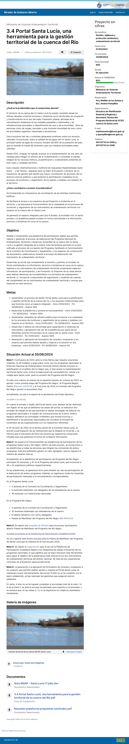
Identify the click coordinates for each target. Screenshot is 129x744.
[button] (62, 52)
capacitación (33, 546)
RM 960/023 (66, 518)
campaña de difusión (39, 525)
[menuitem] (93, 12)
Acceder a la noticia (16, 399)
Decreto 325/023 (22, 386)
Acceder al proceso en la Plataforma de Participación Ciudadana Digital (41, 533)
